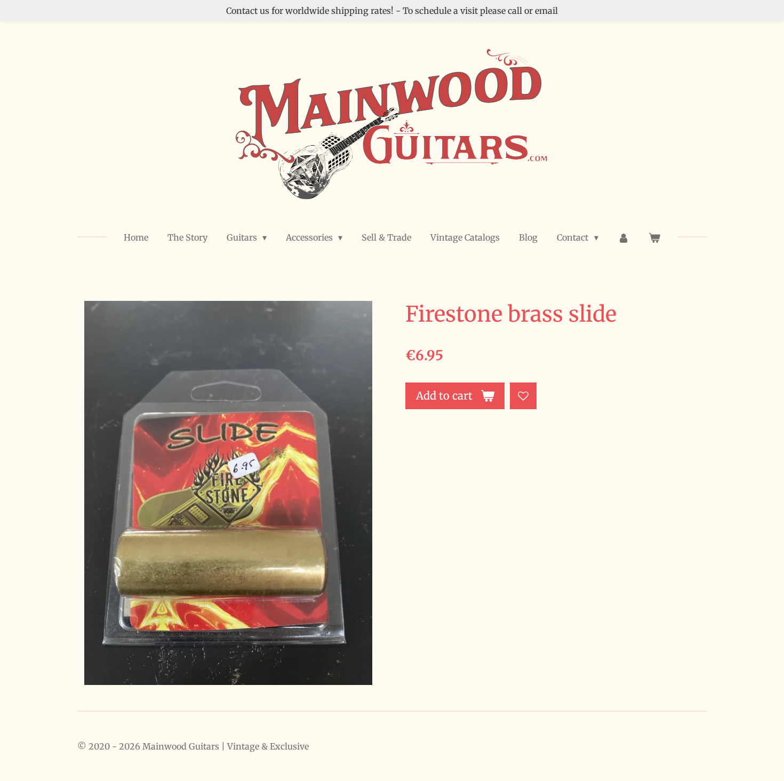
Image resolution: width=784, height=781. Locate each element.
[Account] (623, 237)
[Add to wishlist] (523, 395)
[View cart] (654, 237)
